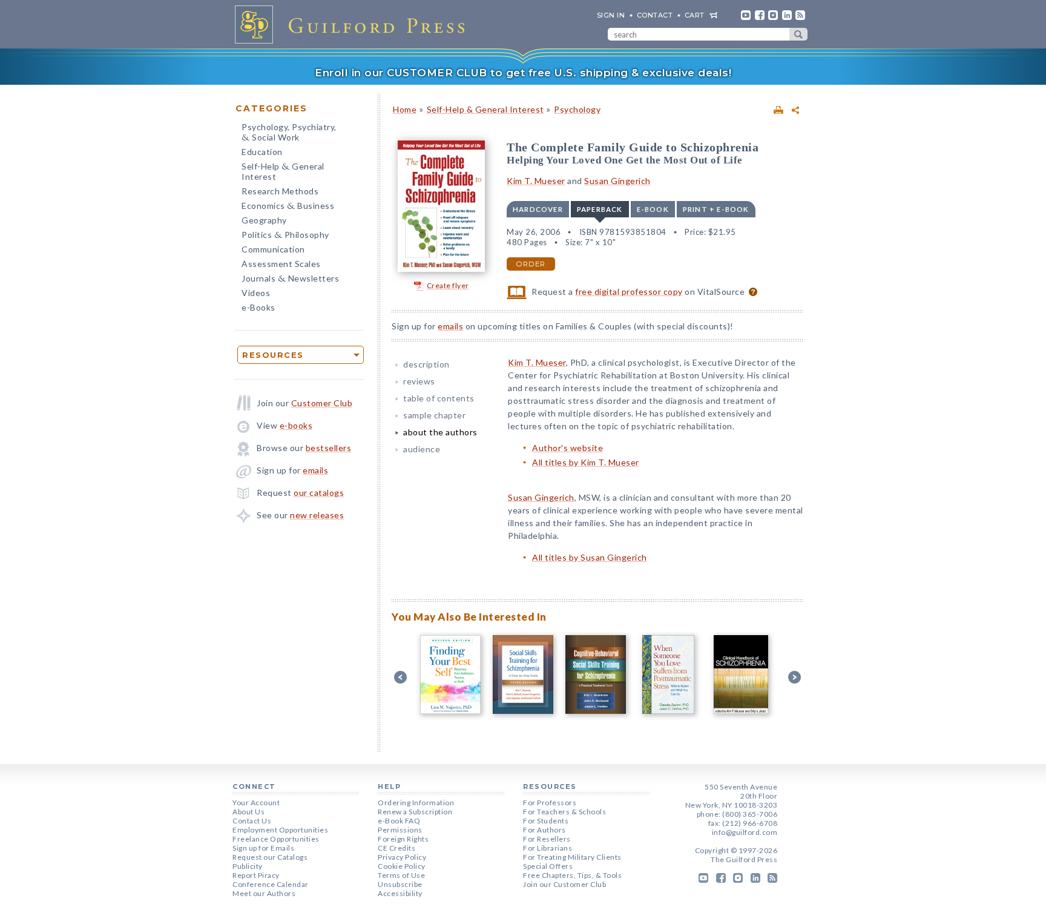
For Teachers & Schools (564, 811)
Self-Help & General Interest (485, 109)
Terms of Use (401, 875)
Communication (273, 249)
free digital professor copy (629, 291)
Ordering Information (416, 802)
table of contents (439, 398)
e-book (653, 209)
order (530, 264)
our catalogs (319, 492)
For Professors (549, 802)
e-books (296, 425)
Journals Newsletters (290, 279)
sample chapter (434, 415)
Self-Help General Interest (283, 171)
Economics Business (288, 206)
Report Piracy (256, 875)
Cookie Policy (402, 866)
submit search (798, 34)
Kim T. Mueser (536, 181)
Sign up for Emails (263, 847)
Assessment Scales (281, 264)
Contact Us (251, 820)
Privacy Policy (402, 857)
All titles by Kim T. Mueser (585, 462)
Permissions (400, 829)
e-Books (258, 307)
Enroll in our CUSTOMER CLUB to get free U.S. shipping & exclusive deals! (523, 73)
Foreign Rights (403, 838)
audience (421, 449)
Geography (264, 220)
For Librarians (547, 847)
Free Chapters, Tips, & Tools (572, 875)
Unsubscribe (400, 884)
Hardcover (538, 209)
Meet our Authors (263, 893)
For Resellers (547, 838)
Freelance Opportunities (276, 838)
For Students (545, 820)
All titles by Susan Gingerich (589, 557)
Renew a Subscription (415, 811)
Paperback (600, 209)
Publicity (247, 866)
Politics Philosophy (285, 235)
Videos (256, 293)
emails (315, 470)
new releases (317, 515)
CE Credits (396, 847)
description (426, 364)
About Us (248, 811)
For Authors (544, 829)
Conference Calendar (270, 884)
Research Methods (280, 191)
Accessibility (400, 893)
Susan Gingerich (617, 181)
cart (695, 15)
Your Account (256, 802)
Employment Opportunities (280, 829)
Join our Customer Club (564, 884)
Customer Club (322, 403)
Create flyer (448, 285)
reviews (419, 381)
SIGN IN (611, 15)
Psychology (577, 109)
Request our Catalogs (270, 857)
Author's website (567, 448)
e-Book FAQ (399, 820)
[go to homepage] (353, 24)
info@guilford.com (745, 832)
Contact (655, 15)
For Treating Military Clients (572, 857)
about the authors (440, 432)
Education (262, 152)
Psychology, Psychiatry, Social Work (289, 133)
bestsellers (329, 448)
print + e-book (716, 209)
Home (404, 109)
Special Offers (548, 866)
